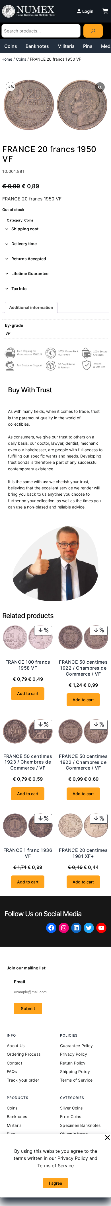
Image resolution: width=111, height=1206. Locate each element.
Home (6, 59)
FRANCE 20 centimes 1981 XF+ (83, 853)
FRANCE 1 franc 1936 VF (27, 853)
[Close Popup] (107, 1138)
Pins (87, 46)
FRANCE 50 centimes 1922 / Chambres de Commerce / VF (83, 668)
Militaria (66, 46)
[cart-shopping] (105, 11)
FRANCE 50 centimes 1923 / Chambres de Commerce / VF (27, 762)
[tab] (55, 229)
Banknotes (37, 46)
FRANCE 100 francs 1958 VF (27, 665)
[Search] (93, 31)
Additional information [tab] (31, 307)
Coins (10, 46)
